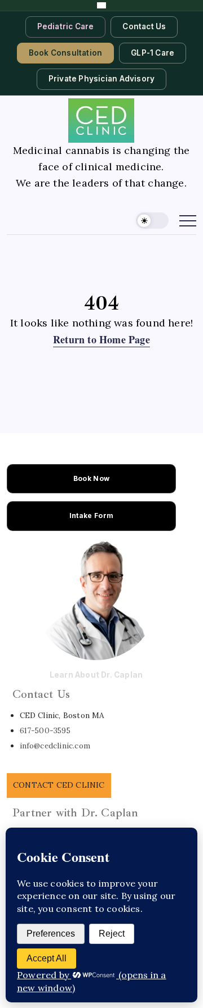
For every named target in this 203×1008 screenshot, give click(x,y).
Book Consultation (65, 52)
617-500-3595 (45, 730)
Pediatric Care (65, 26)
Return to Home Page (101, 339)
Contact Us (144, 26)
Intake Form (91, 515)
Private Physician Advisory (101, 78)
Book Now (91, 478)
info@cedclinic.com (55, 746)
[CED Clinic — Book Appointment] (101, 5)
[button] (152, 220)
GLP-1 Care (152, 52)
